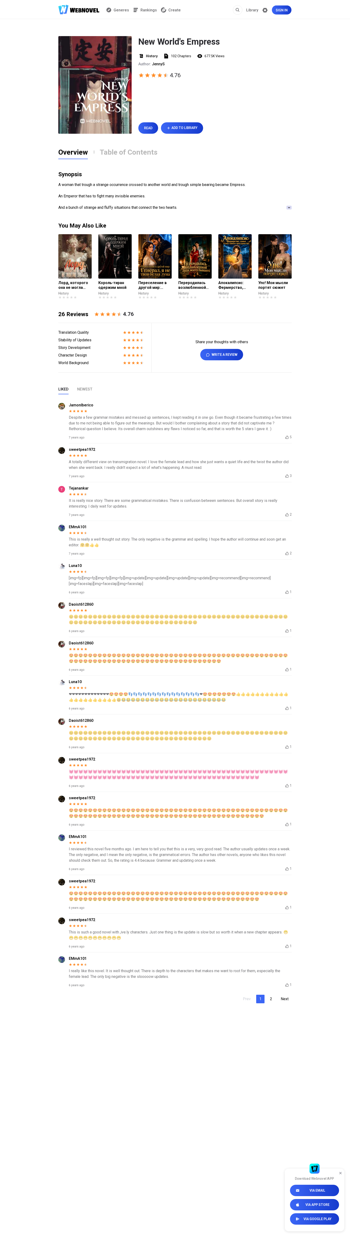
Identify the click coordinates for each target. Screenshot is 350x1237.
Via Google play (317, 1219)
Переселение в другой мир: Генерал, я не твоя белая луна (153, 285)
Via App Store (317, 1205)
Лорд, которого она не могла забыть (73, 285)
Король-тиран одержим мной (112, 285)
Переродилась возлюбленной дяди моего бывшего (192, 285)
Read (148, 128)
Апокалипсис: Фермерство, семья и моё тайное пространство (231, 285)
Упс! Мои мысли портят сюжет (273, 285)
